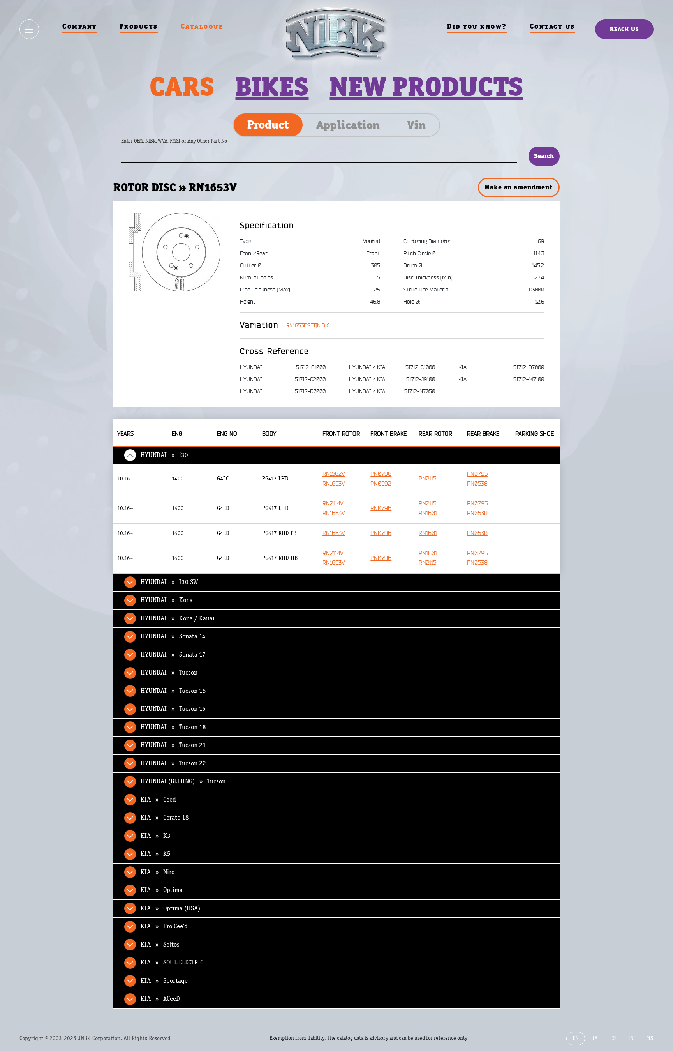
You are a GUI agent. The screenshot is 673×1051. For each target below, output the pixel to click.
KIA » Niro (157, 872)
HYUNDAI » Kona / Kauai (178, 618)
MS (649, 1038)
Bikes (271, 86)
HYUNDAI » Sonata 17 (173, 655)
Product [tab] (268, 124)
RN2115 (427, 478)
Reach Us (624, 29)
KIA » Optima (162, 890)
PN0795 (477, 474)
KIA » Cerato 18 (165, 817)
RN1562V (333, 474)
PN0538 (477, 484)
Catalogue (202, 26)
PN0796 (380, 474)
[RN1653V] (174, 252)
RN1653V (333, 484)
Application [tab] (348, 125)
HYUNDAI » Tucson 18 (173, 727)
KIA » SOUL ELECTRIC (172, 962)
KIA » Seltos (160, 945)
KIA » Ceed (158, 800)
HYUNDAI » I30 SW (169, 582)
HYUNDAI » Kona (167, 600)
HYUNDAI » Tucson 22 (173, 763)
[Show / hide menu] (29, 29)
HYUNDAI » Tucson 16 (173, 709)
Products (139, 26)
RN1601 (428, 513)
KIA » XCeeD (160, 999)
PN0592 (380, 484)
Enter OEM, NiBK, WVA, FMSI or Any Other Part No (181, 144)
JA (595, 1038)
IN (631, 1038)
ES (613, 1038)
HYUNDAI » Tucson (169, 673)
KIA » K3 (156, 836)
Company (79, 26)
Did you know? (477, 26)
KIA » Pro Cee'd (164, 926)
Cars (182, 86)
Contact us (552, 26)
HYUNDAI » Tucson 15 (173, 691)
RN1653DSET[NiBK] (307, 325)
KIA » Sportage (164, 981)
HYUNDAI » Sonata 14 (173, 636)
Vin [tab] (416, 125)
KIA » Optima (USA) (170, 908)
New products (426, 86)
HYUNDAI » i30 (164, 455)
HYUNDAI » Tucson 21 (173, 745)
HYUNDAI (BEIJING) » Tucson (183, 781)
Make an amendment (518, 187)
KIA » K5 (156, 854)
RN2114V (333, 503)
